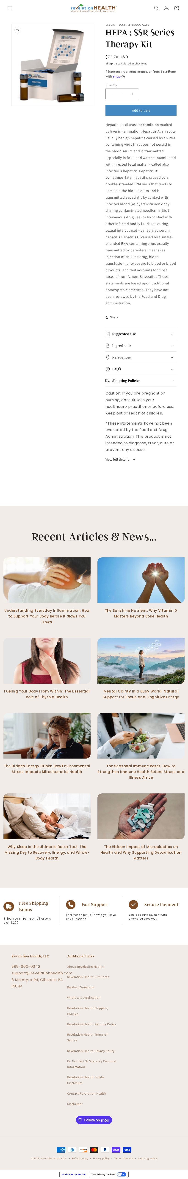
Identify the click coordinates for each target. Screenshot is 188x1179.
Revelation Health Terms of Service (87, 1037)
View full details (117, 459)
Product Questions (81, 987)
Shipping (111, 63)
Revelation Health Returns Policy (91, 1024)
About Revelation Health (85, 967)
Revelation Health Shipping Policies (87, 1011)
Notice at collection (74, 1174)
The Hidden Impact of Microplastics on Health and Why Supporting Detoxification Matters (141, 852)
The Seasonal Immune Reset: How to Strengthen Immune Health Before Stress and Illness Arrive (140, 772)
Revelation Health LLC (53, 1158)
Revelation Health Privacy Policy (91, 1051)
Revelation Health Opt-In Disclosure (85, 1080)
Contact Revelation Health (86, 1093)
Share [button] (114, 317)
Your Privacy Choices (103, 1174)
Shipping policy (147, 1158)
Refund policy (80, 1158)
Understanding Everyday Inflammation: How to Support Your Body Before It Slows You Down (47, 616)
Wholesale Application (84, 997)
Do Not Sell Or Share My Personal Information (91, 1064)
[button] (10, 8)
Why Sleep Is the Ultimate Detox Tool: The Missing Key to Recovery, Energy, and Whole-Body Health (47, 852)
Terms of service (123, 1158)
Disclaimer (75, 1104)
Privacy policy (101, 1158)
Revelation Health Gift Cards (88, 977)
